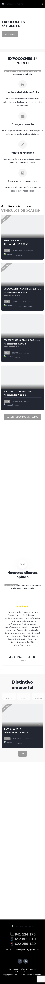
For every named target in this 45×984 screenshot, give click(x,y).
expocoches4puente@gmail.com (24, 949)
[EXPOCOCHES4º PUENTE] (22, 28)
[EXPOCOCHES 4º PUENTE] (12, 3)
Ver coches (10, 34)
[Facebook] (20, 961)
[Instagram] (25, 961)
